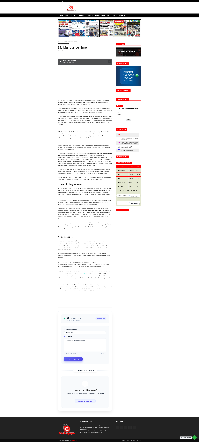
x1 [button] (109, 61)
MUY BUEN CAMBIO (124, 117)
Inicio (59, 41)
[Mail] (135, 1)
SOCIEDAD (73, 15)
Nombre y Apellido (71, 329)
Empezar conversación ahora (85, 401)
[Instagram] (132, 1)
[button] (139, 15)
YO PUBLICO (89, 15)
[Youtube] (140, 1)
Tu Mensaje (69, 336)
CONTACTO (73, 1)
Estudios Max (74, 440)
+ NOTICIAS (81, 15)
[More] (74, 54)
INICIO (59, 1)
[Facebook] (129, 1)
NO (120, 114)
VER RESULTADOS (128, 123)
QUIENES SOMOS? (65, 1)
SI (119, 112)
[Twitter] (63, 54)
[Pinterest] (66, 54)
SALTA (66, 15)
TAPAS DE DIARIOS (100, 15)
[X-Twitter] (137, 1)
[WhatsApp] (70, 54)
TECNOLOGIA (66, 43)
